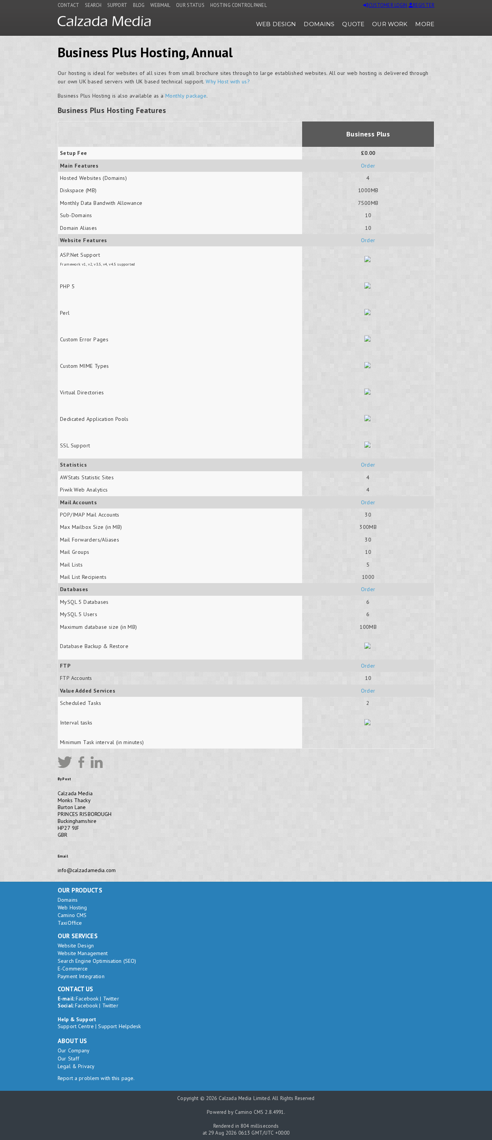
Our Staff (68, 1058)
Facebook (87, 998)
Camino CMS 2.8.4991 (259, 1111)
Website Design (76, 945)
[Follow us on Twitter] (65, 762)
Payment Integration (81, 976)
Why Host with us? (228, 81)
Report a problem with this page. (96, 1078)
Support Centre (76, 1026)
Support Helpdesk (119, 1026)
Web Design (276, 24)
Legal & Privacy (76, 1066)
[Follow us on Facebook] (81, 762)
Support (117, 5)
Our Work (389, 24)
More (424, 24)
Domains (319, 24)
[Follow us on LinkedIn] (97, 762)
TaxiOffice (70, 922)
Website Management (83, 953)
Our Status (190, 5)
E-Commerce (73, 968)
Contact (68, 5)
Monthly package (185, 95)
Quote (353, 24)
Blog (139, 5)
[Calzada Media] (104, 24)
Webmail (160, 5)
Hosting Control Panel (238, 5)
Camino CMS (72, 915)
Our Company (74, 1050)
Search (93, 5)
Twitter (111, 998)
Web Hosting (72, 907)
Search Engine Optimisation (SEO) (97, 960)
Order (368, 165)
